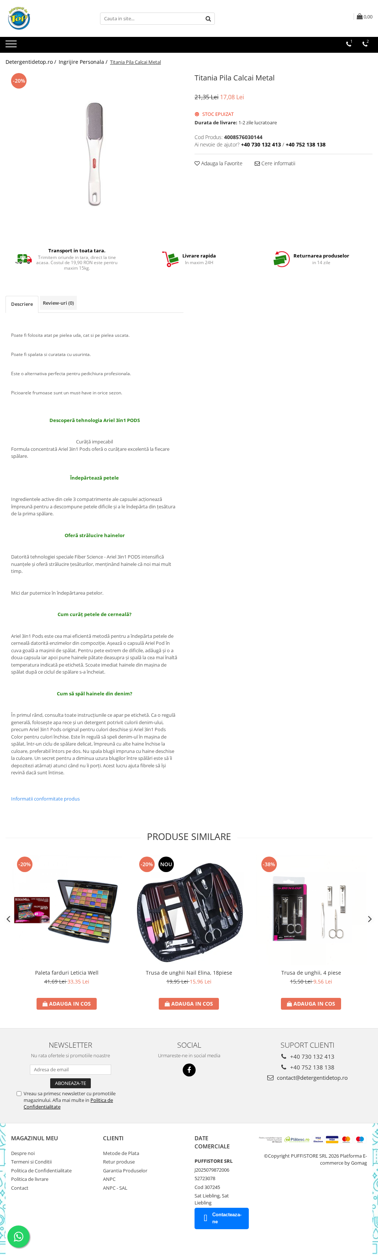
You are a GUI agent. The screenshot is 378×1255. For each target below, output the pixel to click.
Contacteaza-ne (226, 1218)
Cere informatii (277, 163)
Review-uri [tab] (58, 303)
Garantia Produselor (125, 1170)
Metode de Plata (121, 1153)
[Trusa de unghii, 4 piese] (311, 910)
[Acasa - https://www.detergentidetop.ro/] (42, 18)
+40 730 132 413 (311, 1056)
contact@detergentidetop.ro (311, 1077)
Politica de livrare (29, 1179)
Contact (19, 1188)
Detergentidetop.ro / (32, 61)
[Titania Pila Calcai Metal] (94, 154)
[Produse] (12, 46)
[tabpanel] (94, 154)
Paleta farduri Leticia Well (67, 972)
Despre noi (23, 1153)
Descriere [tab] (22, 304)
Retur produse (119, 1161)
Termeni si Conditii (31, 1161)
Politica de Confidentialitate (41, 1170)
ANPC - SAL (115, 1188)
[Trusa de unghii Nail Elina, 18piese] (189, 910)
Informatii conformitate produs (45, 798)
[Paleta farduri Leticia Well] (66, 910)
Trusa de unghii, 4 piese (311, 972)
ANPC (109, 1179)
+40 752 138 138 (311, 1067)
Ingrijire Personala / (84, 61)
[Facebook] (189, 1070)
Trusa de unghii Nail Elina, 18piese (189, 972)
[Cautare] (208, 19)
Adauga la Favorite (221, 163)
